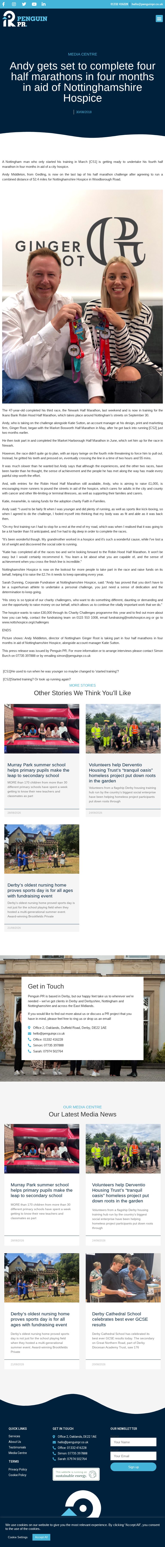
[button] (159, 18)
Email (114, 1450)
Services (14, 1436)
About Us (15, 1441)
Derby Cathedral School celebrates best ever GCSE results (120, 1319)
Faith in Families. (93, 501)
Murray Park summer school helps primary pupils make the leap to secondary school (38, 770)
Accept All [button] (41, 1537)
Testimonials (17, 1447)
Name (114, 1436)
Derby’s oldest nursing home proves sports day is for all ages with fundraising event (40, 890)
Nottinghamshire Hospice (70, 179)
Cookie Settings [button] (18, 1537)
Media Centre (18, 1453)
